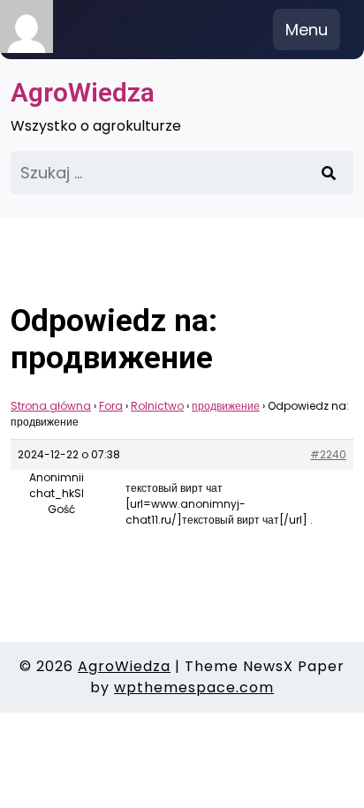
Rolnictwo (157, 405)
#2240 (328, 454)
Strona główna (51, 405)
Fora (111, 405)
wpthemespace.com (194, 687)
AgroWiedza (83, 92)
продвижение (226, 405)
